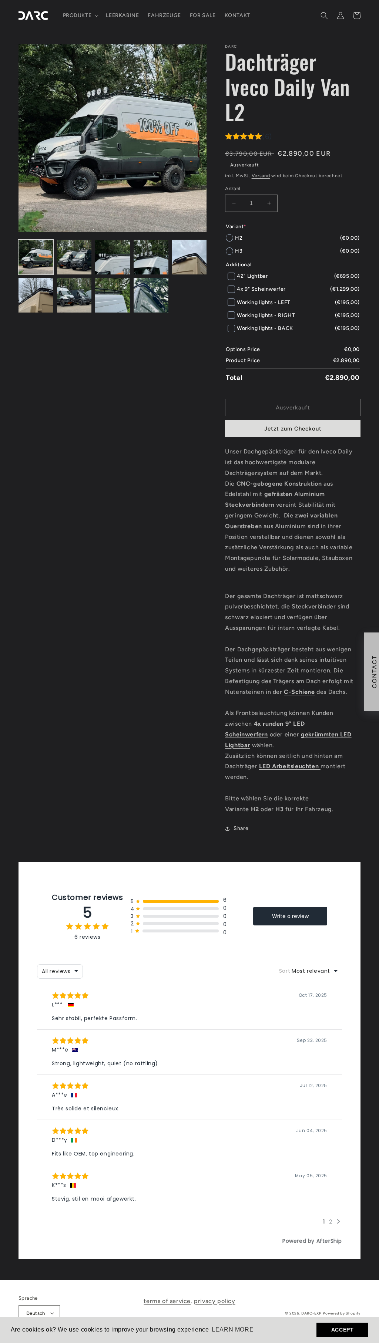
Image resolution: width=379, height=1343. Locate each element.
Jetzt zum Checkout (293, 428)
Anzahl (232, 188)
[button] (80, 15)
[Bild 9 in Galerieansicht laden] (151, 295)
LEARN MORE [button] (233, 1329)
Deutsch (35, 1313)
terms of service (167, 1301)
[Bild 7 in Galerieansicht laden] (74, 295)
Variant (236, 226)
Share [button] (241, 828)
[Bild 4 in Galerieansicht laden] (151, 257)
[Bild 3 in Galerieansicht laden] (112, 257)
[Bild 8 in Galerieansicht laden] (112, 295)
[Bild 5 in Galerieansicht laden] (189, 257)
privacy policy (214, 1301)
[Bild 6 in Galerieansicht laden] (36, 295)
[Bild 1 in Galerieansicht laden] (36, 257)
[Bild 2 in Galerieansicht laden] (74, 257)
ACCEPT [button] (342, 1330)
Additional (238, 264)
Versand (261, 175)
